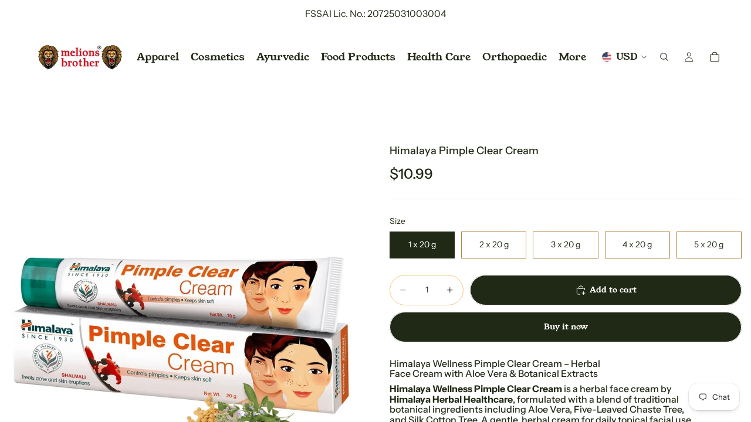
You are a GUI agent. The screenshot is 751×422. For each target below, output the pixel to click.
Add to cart (613, 289)
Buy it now (566, 326)
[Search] (664, 57)
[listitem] (572, 56)
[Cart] (715, 57)
